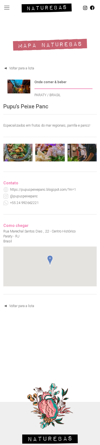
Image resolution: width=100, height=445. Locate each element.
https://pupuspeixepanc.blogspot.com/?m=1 (43, 190)
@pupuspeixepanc (24, 196)
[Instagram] (85, 8)
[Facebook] (92, 8)
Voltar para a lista (21, 68)
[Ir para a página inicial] (47, 7)
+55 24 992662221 (24, 203)
